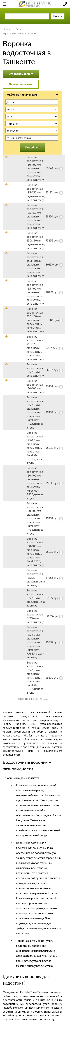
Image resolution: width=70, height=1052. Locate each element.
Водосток (20, 29)
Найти (58, 16)
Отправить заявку (20, 73)
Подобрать (32, 147)
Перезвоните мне (20, 84)
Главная (7, 29)
